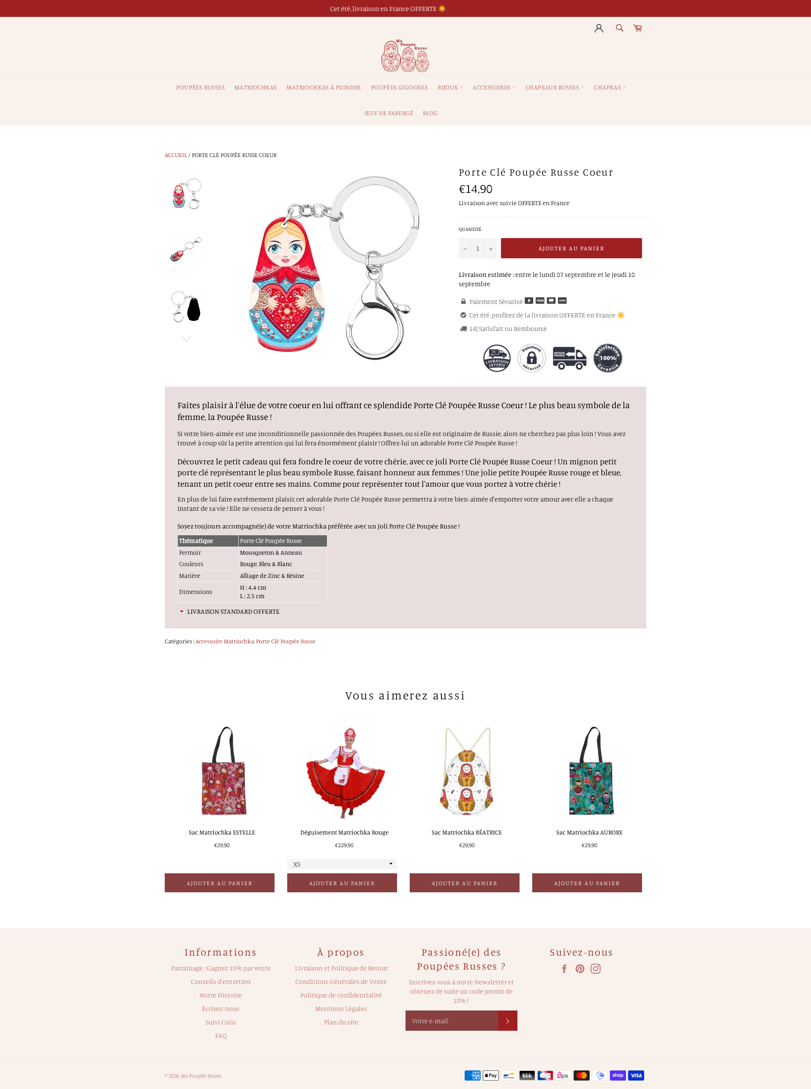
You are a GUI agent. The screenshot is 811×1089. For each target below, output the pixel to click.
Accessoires (492, 87)
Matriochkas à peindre (323, 87)
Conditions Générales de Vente (341, 981)
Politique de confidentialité (341, 995)
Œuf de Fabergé (389, 113)
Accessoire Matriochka (225, 641)
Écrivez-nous (220, 1008)
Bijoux (448, 87)
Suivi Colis (221, 1022)
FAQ (221, 1035)
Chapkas (608, 87)
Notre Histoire (220, 995)
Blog (430, 113)
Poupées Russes (200, 87)
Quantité (470, 229)
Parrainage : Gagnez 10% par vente (221, 968)
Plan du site (341, 1022)
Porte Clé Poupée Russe (286, 641)
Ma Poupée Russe (201, 1075)
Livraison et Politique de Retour (341, 968)
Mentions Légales (341, 1008)
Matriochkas (255, 87)
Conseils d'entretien (221, 981)
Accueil (176, 154)
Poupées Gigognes (399, 87)
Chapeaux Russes (552, 87)
